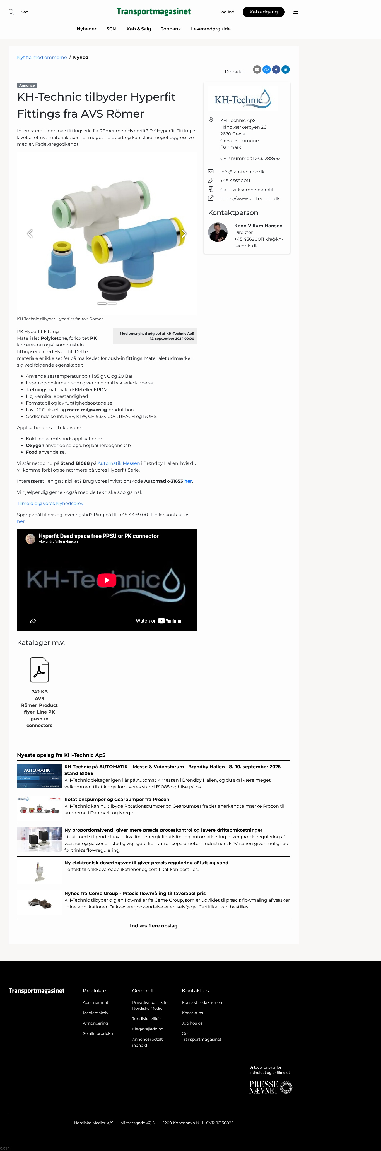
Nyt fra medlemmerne (42, 57)
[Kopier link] (266, 69)
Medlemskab (95, 1012)
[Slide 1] (102, 303)
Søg (25, 12)
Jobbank (171, 29)
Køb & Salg (139, 29)
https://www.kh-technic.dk (250, 198)
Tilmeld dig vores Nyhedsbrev (50, 503)
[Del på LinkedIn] (285, 69)
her (21, 521)
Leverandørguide (211, 29)
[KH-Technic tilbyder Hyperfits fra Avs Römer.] (107, 233)
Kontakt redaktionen (202, 1002)
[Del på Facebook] (276, 69)
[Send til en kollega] (257, 69)
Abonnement (95, 1002)
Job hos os (192, 1023)
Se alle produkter (99, 1033)
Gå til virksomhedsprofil (246, 189)
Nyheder (87, 29)
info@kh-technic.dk (242, 171)
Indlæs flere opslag (154, 926)
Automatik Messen (119, 463)
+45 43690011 (235, 180)
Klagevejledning (148, 1029)
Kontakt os (192, 1012)
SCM (112, 29)
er (189, 481)
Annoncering (95, 1023)
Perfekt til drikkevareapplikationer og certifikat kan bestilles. (146, 866)
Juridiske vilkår (146, 1018)
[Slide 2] (112, 303)
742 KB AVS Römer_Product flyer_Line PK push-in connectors (39, 708)
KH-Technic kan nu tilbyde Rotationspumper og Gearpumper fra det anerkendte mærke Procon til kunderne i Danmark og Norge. (174, 806)
